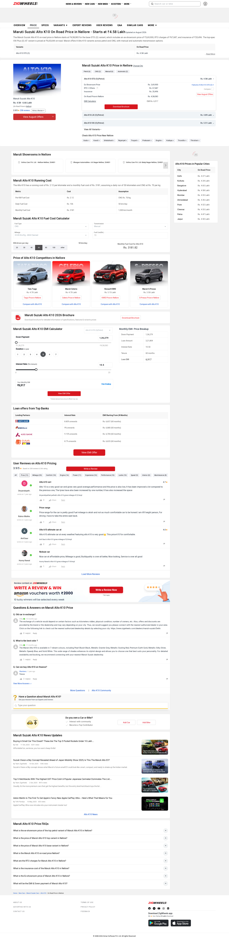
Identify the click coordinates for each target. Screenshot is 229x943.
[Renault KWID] (110, 273)
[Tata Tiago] (32, 273)
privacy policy (88, 907)
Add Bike (146, 722)
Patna (179, 214)
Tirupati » (134, 140)
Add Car (126, 722)
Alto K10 (43, 893)
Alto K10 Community (101, 690)
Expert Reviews (82, 25)
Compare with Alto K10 (32, 304)
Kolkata (180, 181)
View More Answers (21, 683)
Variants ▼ (61, 25)
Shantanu (22, 671)
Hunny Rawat (24, 560)
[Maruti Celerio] (71, 273)
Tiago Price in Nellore (32, 298)
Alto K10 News (91, 814)
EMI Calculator (90, 101)
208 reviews (25, 110)
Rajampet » (122, 140)
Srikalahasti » (109, 140)
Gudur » (86, 140)
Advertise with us (22, 907)
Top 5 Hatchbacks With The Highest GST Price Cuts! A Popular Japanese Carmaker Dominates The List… (62, 779)
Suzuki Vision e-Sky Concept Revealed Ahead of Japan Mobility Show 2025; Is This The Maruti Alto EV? (61, 760)
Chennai (180, 209)
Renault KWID (110, 289)
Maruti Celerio (71, 289)
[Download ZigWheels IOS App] (181, 923)
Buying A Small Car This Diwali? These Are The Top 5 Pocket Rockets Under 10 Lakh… (53, 741)
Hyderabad (182, 190)
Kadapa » (170, 140)
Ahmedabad (182, 200)
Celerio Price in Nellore (71, 298)
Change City (138, 66)
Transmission (99, 224)
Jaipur (180, 219)
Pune (179, 205)
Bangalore (181, 185)
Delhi (179, 176)
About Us (17, 902)
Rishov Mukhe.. (24, 516)
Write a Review (37, 111)
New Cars (22, 893)
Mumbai (180, 195)
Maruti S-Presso (149, 289)
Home (15, 893)
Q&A (119, 25)
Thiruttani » (195, 140)
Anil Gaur (24, 538)
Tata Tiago (32, 289)
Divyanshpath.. (24, 491)
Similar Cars (135, 25)
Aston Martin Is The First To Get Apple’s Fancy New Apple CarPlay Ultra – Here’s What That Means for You (62, 798)
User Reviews (104, 25)
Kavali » (97, 140)
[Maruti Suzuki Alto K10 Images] (46, 80)
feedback (85, 911)
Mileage (17, 232)
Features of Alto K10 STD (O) (203, 85)
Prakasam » (146, 140)
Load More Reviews (91, 574)
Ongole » (159, 140)
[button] (152, 4)
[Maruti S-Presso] (149, 273)
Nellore (28, 106)
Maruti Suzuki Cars (33, 893)
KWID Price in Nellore (110, 298)
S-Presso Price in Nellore (149, 298)
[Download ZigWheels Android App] (158, 923)
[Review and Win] (90, 591)
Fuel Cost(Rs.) (99, 232)
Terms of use (87, 902)
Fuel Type (18, 224)
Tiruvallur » (182, 140)
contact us (19, 911)
